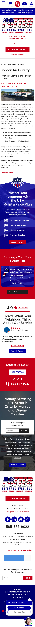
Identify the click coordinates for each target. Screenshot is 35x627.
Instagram (27, 519)
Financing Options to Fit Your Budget (17, 550)
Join (28, 578)
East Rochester (24, 442)
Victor (26, 455)
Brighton (19, 439)
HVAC (9, 64)
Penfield (9, 455)
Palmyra (26, 451)
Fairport (8, 445)
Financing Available (17, 54)
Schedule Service (17, 49)
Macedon (17, 448)
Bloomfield (9, 439)
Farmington (18, 445)
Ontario (17, 451)
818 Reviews (23, 308)
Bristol (27, 439)
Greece (9, 448)
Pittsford (18, 455)
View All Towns (17, 465)
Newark (9, 451)
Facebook (8, 519)
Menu (3, 6)
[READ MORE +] (7, 172)
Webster (17, 458)
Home (3, 64)
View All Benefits (17, 242)
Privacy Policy (12, 558)
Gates (27, 445)
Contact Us (17, 372)
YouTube (21, 519)
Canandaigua (10, 442)
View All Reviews (18, 351)
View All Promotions (17, 292)
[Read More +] (17, 346)
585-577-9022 (17, 4)
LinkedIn (14, 519)
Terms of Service (18, 558)
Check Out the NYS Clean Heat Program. (17, 12)
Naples (26, 448)
